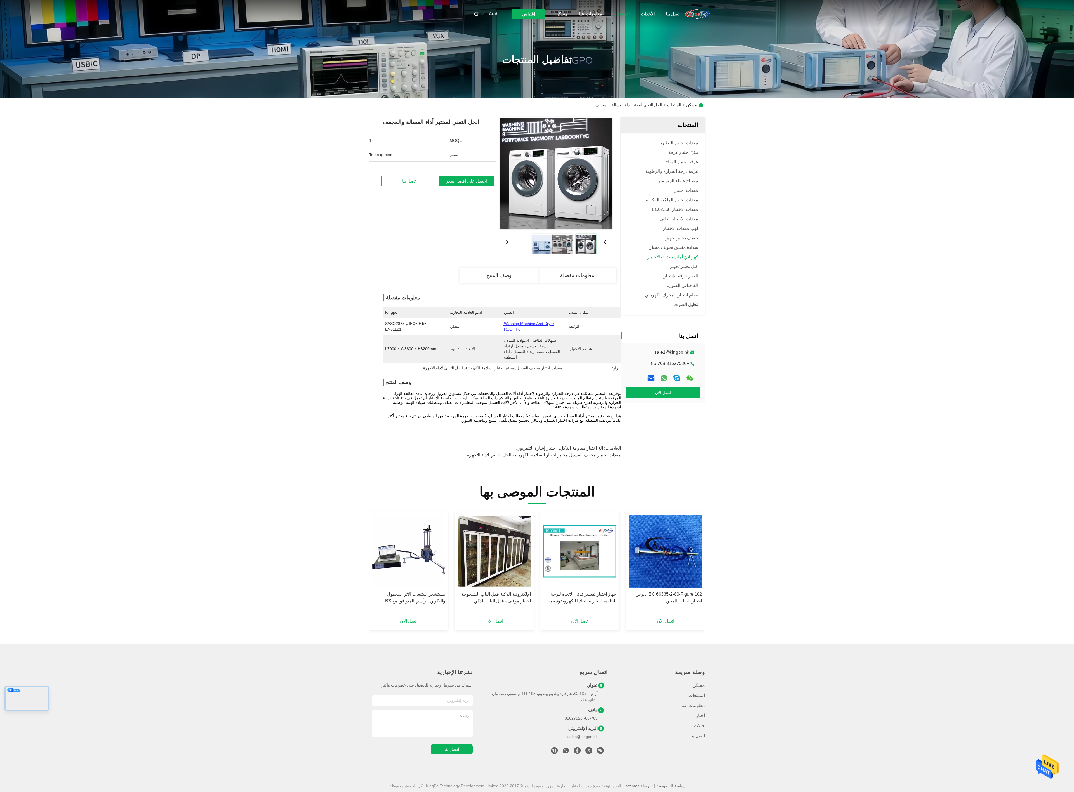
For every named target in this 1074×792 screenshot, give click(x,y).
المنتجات (621, 13)
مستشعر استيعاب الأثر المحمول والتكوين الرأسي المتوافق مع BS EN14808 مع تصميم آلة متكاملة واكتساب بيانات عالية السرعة (415, 598)
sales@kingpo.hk (582, 736)
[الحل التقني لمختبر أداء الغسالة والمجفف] (556, 173)
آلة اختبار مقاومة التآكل (581, 448)
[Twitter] (589, 752)
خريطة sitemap (639, 786)
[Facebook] (577, 752)
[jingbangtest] (554, 752)
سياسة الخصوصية (671, 786)
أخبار (700, 715)
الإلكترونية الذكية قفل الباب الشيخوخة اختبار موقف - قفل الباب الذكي (496, 597)
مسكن (561, 13)
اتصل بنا (673, 13)
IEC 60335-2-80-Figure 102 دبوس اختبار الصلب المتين (668, 597)
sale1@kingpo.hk (671, 352)
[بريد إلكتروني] (651, 378)
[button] (695, 564)
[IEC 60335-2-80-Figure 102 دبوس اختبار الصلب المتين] (665, 551)
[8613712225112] (566, 752)
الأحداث (648, 13)
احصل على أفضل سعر (466, 181)
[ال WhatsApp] (664, 378)
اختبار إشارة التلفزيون (537, 448)
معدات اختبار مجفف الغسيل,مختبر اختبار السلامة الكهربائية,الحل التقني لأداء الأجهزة (544, 454)
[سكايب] (676, 378)
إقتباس (528, 13)
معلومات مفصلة (577, 275)
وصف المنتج (499, 275)
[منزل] (697, 14)
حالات (699, 725)
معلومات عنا (590, 13)
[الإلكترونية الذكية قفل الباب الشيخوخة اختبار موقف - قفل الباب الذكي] (494, 551)
